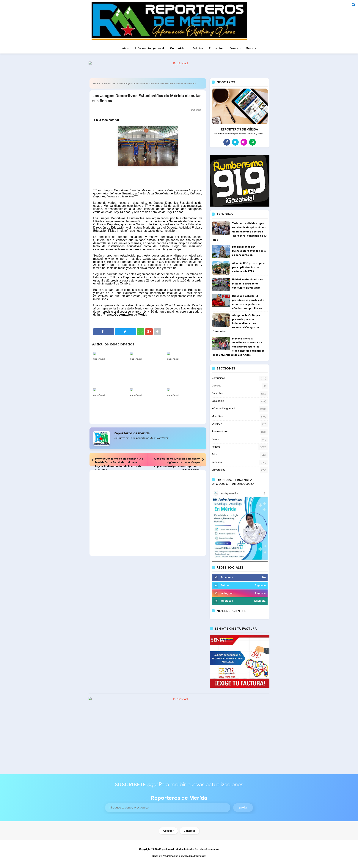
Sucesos (217, 462)
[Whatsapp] (252, 142)
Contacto (189, 830)
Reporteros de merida (132, 433)
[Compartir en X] (125, 331)
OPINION (217, 423)
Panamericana (220, 431)
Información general (223, 408)
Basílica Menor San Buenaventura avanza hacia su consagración (249, 251)
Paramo (216, 439)
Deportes (109, 83)
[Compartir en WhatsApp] (140, 331)
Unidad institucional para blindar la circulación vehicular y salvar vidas (247, 283)
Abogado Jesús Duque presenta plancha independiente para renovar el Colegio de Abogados (236, 323)
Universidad (218, 469)
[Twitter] (235, 142)
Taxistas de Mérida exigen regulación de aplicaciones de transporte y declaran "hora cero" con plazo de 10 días (239, 231)
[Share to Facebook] (103, 331)
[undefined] (110, 353)
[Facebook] (226, 142)
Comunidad (218, 378)
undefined (99, 358)
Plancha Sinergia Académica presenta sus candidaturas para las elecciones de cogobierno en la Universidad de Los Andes (239, 346)
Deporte (216, 385)
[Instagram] (244, 142)
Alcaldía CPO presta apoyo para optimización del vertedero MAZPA (249, 267)
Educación (218, 400)
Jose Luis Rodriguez (194, 856)
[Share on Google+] (149, 331)
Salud (215, 454)
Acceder (168, 830)
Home (96, 83)
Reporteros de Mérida (171, 849)
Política (216, 446)
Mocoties (217, 416)
